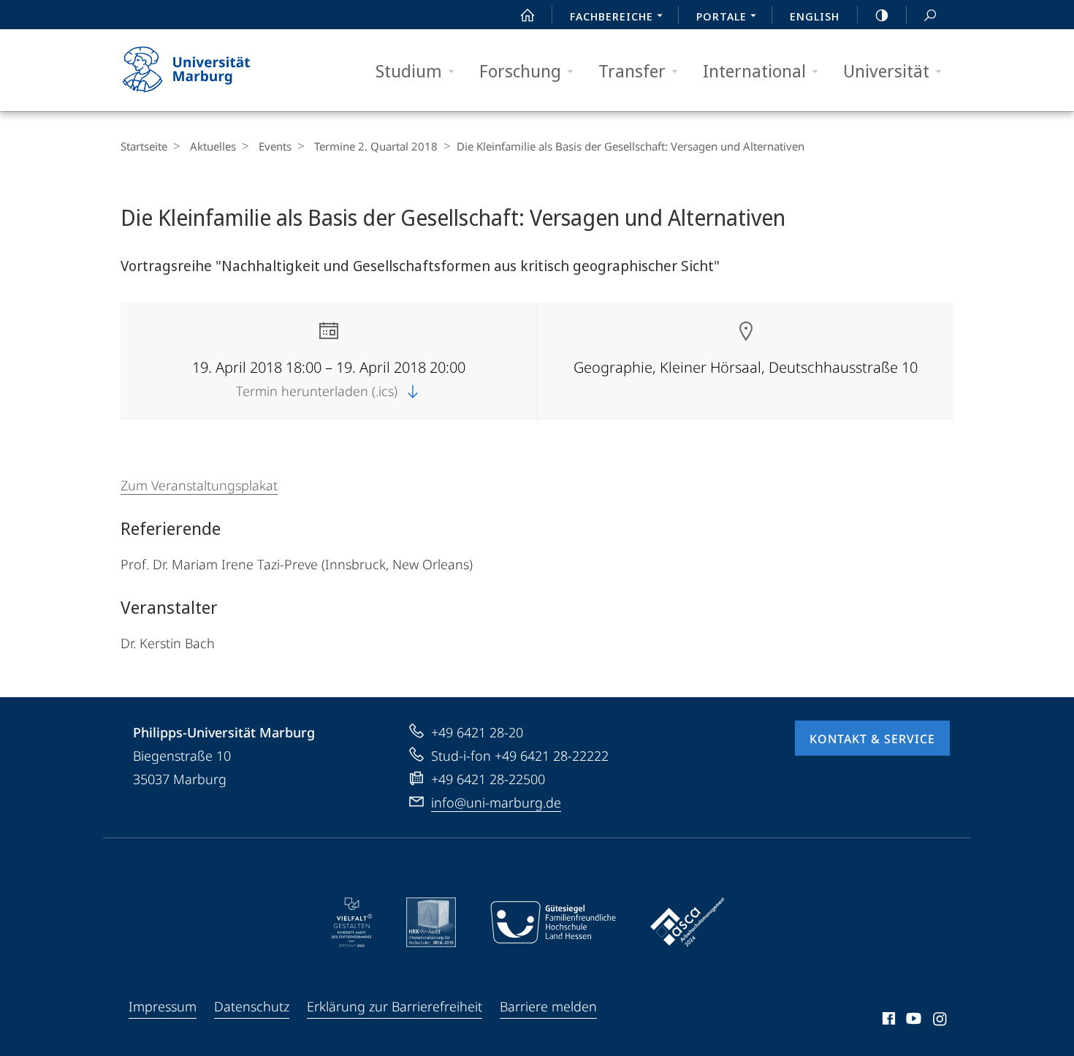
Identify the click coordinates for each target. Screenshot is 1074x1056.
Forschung (520, 70)
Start (527, 14)
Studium (409, 70)
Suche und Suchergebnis (930, 14)
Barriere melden (548, 1006)
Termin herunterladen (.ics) (318, 391)
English (814, 16)
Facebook (887, 1021)
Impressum (163, 1006)
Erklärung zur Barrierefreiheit (394, 1006)
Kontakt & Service (872, 739)
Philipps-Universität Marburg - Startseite (212, 70)
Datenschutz (251, 1006)
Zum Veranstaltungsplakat (199, 485)
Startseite (144, 146)
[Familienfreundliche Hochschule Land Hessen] (553, 922)
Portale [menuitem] (721, 16)
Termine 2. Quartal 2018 (376, 146)
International (754, 70)
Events (275, 146)
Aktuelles (213, 146)
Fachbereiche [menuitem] (611, 16)
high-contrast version (882, 14)
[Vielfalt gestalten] (352, 922)
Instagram (941, 1021)
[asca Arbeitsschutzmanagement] (687, 922)
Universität (886, 70)
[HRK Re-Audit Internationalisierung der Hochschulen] (431, 922)
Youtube (912, 1021)
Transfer (632, 70)
